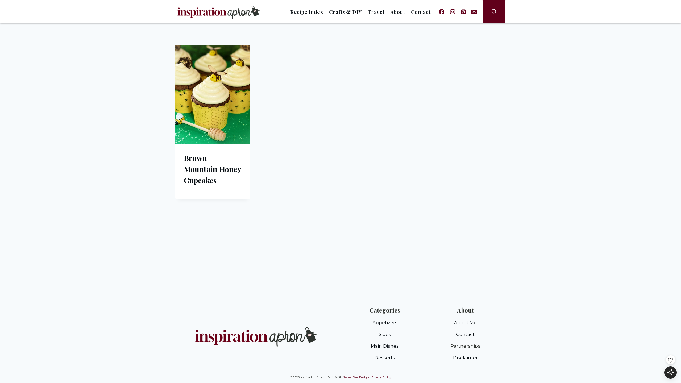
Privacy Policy (381, 377)
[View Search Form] (494, 11)
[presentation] (212, 94)
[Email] (474, 11)
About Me (465, 322)
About (397, 11)
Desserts (385, 357)
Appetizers (384, 322)
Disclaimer (465, 357)
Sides (385, 334)
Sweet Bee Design (356, 377)
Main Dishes (385, 346)
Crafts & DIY (345, 11)
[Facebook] (441, 11)
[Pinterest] (463, 11)
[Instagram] (452, 11)
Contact (421, 11)
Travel (376, 11)
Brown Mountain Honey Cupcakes (212, 169)
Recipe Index (306, 11)
